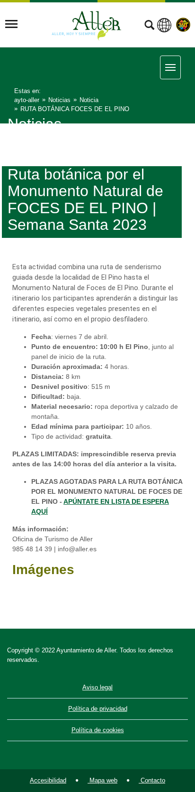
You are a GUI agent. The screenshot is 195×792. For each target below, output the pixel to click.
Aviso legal (97, 687)
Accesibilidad (48, 780)
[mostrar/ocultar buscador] (149, 26)
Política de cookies (97, 730)
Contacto (152, 780)
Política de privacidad (97, 708)
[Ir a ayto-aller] (86, 24)
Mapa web (102, 780)
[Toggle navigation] (11, 24)
